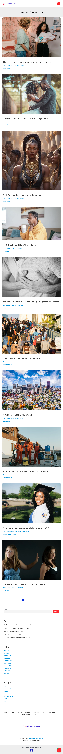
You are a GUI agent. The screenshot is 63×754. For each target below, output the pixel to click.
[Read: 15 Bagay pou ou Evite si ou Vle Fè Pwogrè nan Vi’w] (31, 503)
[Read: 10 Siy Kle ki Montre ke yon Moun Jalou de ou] (31, 559)
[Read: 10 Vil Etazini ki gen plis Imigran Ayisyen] (31, 333)
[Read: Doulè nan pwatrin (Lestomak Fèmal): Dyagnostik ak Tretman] (31, 277)
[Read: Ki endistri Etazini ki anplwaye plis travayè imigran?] (31, 446)
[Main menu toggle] (58, 3)
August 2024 (7, 670)
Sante (7, 248)
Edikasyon (6, 691)
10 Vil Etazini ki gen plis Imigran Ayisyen (21, 358)
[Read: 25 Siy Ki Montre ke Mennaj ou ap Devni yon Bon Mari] (31, 94)
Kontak (35, 714)
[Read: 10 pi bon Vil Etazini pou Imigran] (31, 390)
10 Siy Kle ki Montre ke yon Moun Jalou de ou (24, 584)
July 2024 (6, 673)
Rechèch (6, 609)
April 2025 (6, 653)
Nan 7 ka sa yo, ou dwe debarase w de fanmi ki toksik (27, 62)
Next (58, 600)
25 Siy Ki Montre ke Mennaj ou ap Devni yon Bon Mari (27, 118)
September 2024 (8, 668)
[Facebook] (31, 750)
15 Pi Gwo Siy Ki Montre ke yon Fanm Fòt (22, 195)
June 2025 (6, 650)
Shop (5, 712)
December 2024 (8, 660)
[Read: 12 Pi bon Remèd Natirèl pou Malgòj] (31, 223)
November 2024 (8, 663)
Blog (4, 65)
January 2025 (7, 658)
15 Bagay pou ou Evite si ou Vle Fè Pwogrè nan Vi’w (26, 528)
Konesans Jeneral (8, 696)
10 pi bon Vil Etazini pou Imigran (17, 414)
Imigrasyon (8, 361)
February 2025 (7, 655)
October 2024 (7, 665)
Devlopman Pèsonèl (10, 531)
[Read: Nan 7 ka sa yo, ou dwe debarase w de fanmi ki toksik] (31, 37)
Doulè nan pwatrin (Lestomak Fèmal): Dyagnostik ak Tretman (31, 301)
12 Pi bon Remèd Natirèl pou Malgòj (19, 245)
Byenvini (12, 712)
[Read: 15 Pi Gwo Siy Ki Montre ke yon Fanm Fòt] (31, 160)
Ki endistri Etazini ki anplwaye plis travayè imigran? (26, 471)
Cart (41, 714)
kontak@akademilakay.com (35, 738)
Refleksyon (8, 65)
